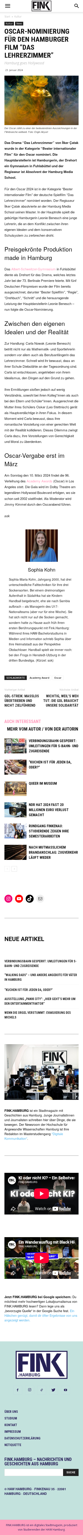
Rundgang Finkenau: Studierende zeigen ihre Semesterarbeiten (49, 831)
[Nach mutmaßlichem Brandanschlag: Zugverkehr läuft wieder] (15, 852)
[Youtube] (65, 1390)
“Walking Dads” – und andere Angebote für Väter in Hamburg (40, 977)
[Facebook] (17, 1390)
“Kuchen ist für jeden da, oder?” (28, 990)
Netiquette (12, 1445)
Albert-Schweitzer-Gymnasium (33, 269)
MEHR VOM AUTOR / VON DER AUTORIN (42, 729)
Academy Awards (39, 481)
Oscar (58, 677)
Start (7, 16)
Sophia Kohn (41, 569)
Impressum (12, 1431)
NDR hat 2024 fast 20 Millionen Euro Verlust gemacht (49, 810)
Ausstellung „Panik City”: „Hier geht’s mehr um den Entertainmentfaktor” (39, 1001)
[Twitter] (53, 1390)
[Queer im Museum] (15, 788)
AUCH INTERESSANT (22, 721)
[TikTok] (41, 1390)
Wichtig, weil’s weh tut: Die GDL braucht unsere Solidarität (61, 701)
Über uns (11, 1411)
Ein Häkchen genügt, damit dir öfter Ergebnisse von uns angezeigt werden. (40, 1315)
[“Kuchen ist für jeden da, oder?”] (15, 767)
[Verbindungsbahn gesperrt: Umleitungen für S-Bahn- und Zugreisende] (15, 746)
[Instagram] (29, 1390)
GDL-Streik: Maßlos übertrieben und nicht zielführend (21, 701)
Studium (10, 1418)
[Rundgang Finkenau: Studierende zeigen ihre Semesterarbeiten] (15, 831)
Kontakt (10, 1425)
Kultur (18, 16)
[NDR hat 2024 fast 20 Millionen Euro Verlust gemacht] (15, 810)
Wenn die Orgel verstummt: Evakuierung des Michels (37, 1015)
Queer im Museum (43, 783)
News (19, 23)
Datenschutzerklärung (22, 1438)
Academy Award (39, 677)
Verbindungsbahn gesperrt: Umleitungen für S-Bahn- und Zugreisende (53, 746)
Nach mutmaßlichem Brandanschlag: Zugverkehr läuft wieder (53, 852)
